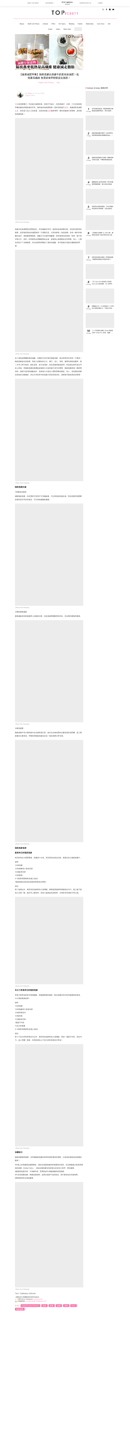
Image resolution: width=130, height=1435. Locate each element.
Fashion (80, 24)
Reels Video (67, 29)
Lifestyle (45, 24)
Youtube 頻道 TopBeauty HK (36, 1301)
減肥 (44, 1306)
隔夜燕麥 (19, 1309)
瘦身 (51, 1306)
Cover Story (100, 24)
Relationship (89, 24)
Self (109, 24)
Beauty (22, 24)
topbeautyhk (38, 1299)
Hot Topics (62, 24)
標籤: (17, 1306)
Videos (58, 29)
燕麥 (49, 111)
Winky (30, 93)
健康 (66, 107)
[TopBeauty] (65, 12)
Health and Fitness (33, 24)
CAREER (100, 3)
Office (53, 24)
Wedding (71, 24)
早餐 (16, 104)
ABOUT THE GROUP (33, 3)
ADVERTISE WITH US (85, 3)
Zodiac (50, 29)
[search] (103, 9)
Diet (58, 83)
